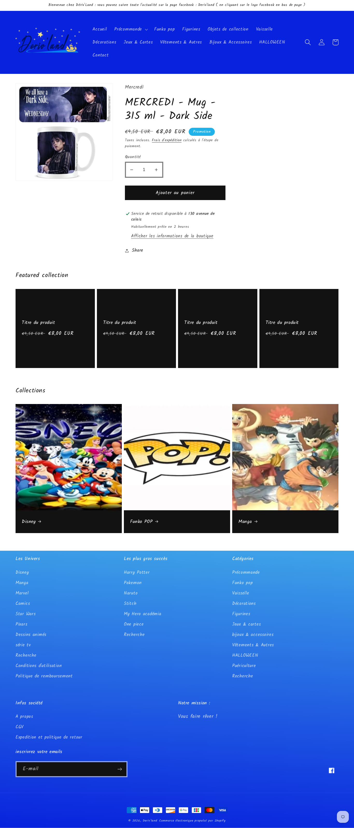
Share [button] (137, 250)
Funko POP (141, 522)
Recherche (26, 655)
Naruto (131, 593)
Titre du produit (38, 323)
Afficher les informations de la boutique (172, 236)
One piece (134, 624)
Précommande (246, 572)
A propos (24, 716)
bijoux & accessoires (252, 634)
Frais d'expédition (166, 140)
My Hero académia (142, 614)
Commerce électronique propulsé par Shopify (192, 820)
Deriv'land (150, 820)
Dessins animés (31, 634)
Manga (245, 522)
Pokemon (133, 582)
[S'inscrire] (119, 769)
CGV (20, 727)
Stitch (130, 603)
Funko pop (242, 582)
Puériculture (244, 665)
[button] (131, 29)
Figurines (241, 614)
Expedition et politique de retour (49, 737)
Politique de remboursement (44, 676)
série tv (23, 645)
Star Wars (26, 614)
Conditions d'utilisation (39, 665)
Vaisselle (240, 593)
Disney (29, 522)
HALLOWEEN (245, 655)
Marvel (22, 593)
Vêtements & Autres (253, 645)
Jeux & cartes (246, 624)
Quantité (133, 157)
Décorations (244, 603)
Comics (23, 603)
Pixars (21, 624)
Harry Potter (137, 572)
